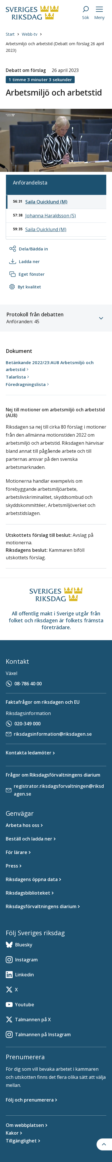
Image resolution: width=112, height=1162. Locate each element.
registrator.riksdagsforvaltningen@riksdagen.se (59, 790)
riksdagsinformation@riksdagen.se (53, 734)
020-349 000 (27, 723)
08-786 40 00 (28, 683)
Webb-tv (29, 34)
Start (10, 34)
